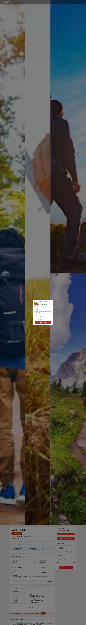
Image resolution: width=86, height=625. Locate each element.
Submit (41, 322)
